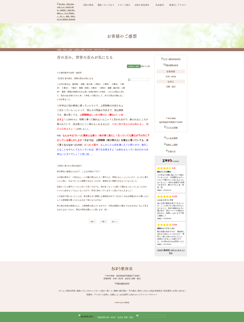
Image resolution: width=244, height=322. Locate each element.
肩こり (109, 290)
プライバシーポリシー (147, 294)
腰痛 (116, 290)
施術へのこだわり (106, 4)
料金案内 (160, 4)
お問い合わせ (178, 290)
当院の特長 (88, 4)
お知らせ (133, 294)
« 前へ (92, 221)
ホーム (61, 290)
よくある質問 (122, 294)
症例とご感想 (109, 294)
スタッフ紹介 (124, 4)
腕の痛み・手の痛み (127, 290)
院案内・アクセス (177, 4)
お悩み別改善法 (141, 4)
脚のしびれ (142, 290)
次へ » (114, 221)
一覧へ (103, 221)
